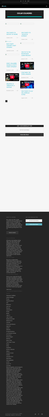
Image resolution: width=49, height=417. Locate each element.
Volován (8, 322)
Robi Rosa (8, 358)
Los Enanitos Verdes (11, 333)
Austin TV (8, 363)
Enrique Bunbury (10, 331)
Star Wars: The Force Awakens (26, 73)
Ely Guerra (8, 335)
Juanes (8, 327)
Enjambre (8, 347)
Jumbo (7, 362)
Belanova (8, 304)
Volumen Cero (9, 356)
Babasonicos (9, 320)
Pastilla (8, 354)
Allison (8, 351)
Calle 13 (8, 315)
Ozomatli (8, 365)
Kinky (7, 345)
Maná (7, 344)
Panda (7, 311)
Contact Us (13, 415)
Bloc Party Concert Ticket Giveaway (11, 45)
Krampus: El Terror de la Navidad (11, 85)
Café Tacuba (9, 317)
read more (8, 255)
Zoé (7, 302)
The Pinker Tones (10, 342)
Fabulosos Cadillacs (11, 295)
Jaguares (8, 326)
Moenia (8, 308)
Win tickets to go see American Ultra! (27, 92)
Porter (7, 299)
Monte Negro (9, 336)
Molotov (8, 338)
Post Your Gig (18, 415)
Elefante (8, 329)
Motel (7, 313)
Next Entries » (6, 101)
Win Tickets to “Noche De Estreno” (26, 34)
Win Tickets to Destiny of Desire (12, 33)
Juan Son (8, 306)
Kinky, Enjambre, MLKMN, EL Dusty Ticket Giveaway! (12, 65)
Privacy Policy (7, 415)
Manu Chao (9, 340)
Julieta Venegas (10, 297)
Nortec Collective (10, 349)
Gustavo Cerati (9, 353)
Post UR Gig (24, 3)
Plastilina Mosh (10, 301)
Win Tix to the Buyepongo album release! (26, 53)
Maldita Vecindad (10, 318)
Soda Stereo (9, 310)
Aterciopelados (9, 360)
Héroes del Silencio (10, 324)
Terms (20, 413)
